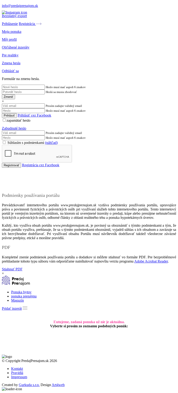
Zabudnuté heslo (14, 128)
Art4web (58, 385)
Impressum (19, 377)
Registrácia (27, 24)
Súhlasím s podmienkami (32, 143)
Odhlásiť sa (10, 71)
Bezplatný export (14, 16)
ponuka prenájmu (24, 296)
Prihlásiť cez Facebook (34, 115)
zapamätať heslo (18, 120)
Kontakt (17, 369)
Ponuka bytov (21, 292)
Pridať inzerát (12, 308)
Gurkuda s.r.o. (29, 385)
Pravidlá (17, 373)
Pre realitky (10, 55)
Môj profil (9, 39)
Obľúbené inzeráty (15, 47)
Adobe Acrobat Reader (151, 261)
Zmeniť (8, 97)
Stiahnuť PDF (12, 269)
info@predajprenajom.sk (20, 6)
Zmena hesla (11, 63)
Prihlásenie (10, 24)
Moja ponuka (11, 32)
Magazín (17, 300)
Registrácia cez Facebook (40, 165)
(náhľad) (51, 143)
